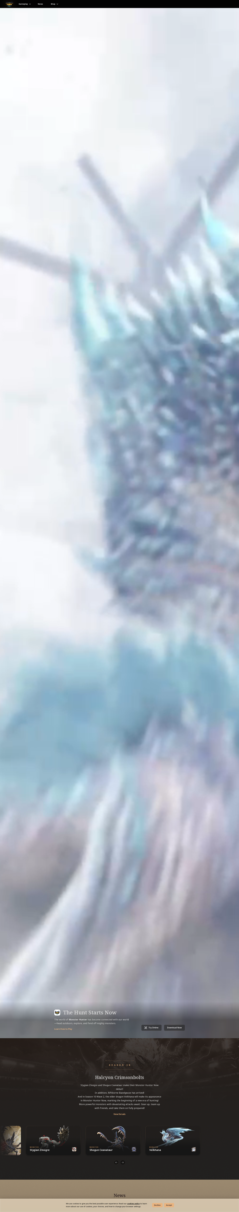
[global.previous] (116, 1162)
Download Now (174, 1027)
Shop (53, 4)
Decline (157, 1205)
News (40, 4)
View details (120, 1114)
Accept (169, 1205)
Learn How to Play (63, 1029)
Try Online (153, 1027)
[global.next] (122, 1162)
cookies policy (133, 1203)
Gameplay (23, 4)
